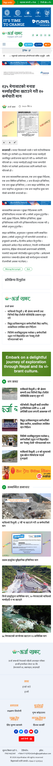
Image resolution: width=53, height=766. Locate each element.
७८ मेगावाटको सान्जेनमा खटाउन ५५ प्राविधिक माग (24, 636)
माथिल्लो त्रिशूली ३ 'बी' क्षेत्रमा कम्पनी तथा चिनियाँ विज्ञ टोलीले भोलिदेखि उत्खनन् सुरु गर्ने (27, 315)
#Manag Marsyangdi (13, 269)
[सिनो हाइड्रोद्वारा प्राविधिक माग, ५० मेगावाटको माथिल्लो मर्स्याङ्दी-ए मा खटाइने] (26, 579)
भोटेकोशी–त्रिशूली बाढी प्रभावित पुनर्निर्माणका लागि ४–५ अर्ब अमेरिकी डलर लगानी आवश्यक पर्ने (35, 408)
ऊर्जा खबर (11, 107)
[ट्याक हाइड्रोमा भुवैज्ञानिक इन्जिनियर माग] (26, 544)
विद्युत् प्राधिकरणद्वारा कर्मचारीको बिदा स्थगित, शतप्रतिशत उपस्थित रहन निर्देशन (28, 325)
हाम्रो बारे (26, 686)
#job (28, 269)
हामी (26, 691)
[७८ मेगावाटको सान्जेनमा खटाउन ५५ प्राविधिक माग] (26, 619)
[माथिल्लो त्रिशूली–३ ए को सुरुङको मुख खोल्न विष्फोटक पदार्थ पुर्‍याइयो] (9, 456)
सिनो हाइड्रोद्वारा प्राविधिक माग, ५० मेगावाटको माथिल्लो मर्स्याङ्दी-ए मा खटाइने (26, 598)
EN (48, 44)
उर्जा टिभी (25, 739)
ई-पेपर (40, 44)
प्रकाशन (30, 44)
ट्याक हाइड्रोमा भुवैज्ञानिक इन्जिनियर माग (20, 560)
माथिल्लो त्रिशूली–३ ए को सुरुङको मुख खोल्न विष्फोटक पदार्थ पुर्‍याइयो (35, 455)
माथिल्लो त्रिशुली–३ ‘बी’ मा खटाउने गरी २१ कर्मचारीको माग (25, 524)
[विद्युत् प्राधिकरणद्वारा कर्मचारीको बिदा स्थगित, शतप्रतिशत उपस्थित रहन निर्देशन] (9, 425)
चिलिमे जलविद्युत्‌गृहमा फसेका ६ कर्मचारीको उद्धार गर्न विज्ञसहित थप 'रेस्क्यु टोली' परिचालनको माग (27, 336)
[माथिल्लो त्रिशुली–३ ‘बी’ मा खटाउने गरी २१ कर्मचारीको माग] (26, 506)
